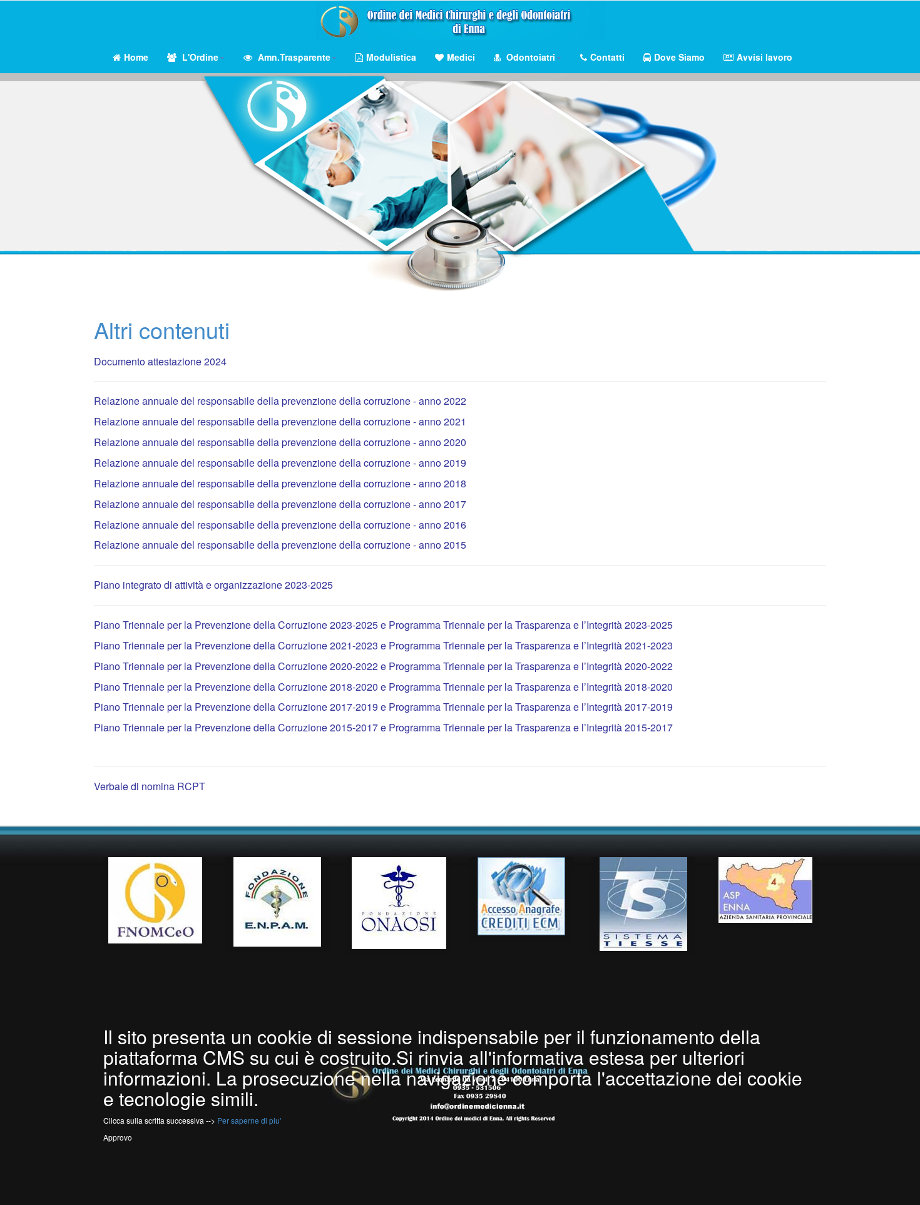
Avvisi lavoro (764, 57)
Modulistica (391, 57)
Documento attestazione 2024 (160, 361)
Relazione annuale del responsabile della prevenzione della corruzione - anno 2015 (280, 544)
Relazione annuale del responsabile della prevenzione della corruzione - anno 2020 (280, 442)
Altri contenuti (162, 329)
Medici (461, 57)
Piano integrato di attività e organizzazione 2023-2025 (213, 584)
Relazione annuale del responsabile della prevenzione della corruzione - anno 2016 (280, 524)
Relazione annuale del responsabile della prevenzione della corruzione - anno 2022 (280, 401)
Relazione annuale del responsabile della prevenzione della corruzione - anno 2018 (280, 483)
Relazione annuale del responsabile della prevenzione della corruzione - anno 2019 (280, 462)
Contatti (607, 57)
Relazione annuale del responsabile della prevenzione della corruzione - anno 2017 (280, 504)
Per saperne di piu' (249, 1120)
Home (136, 57)
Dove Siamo (679, 57)
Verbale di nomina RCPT (149, 786)
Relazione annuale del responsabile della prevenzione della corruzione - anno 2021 (280, 421)
